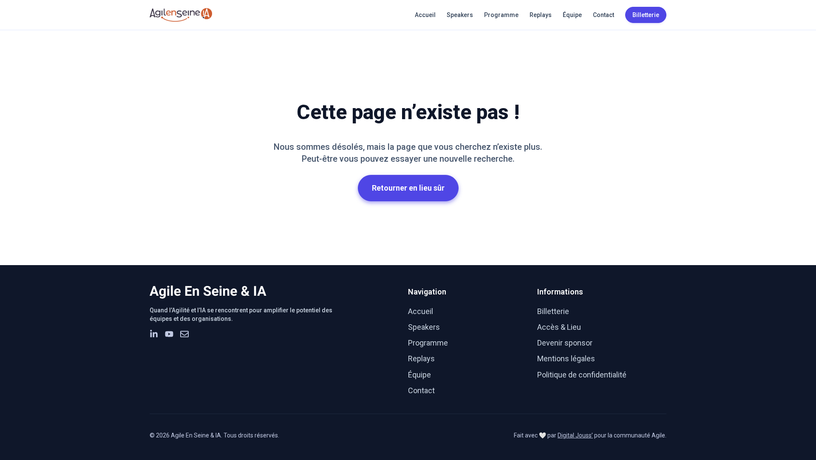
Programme (501, 14)
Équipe (572, 14)
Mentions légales (566, 358)
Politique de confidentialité (581, 374)
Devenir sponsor (564, 342)
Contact (603, 14)
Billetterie (553, 311)
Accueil (425, 14)
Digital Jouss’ (575, 435)
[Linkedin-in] (154, 334)
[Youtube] (169, 334)
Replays (541, 14)
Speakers (460, 14)
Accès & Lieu (559, 327)
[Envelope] (184, 334)
